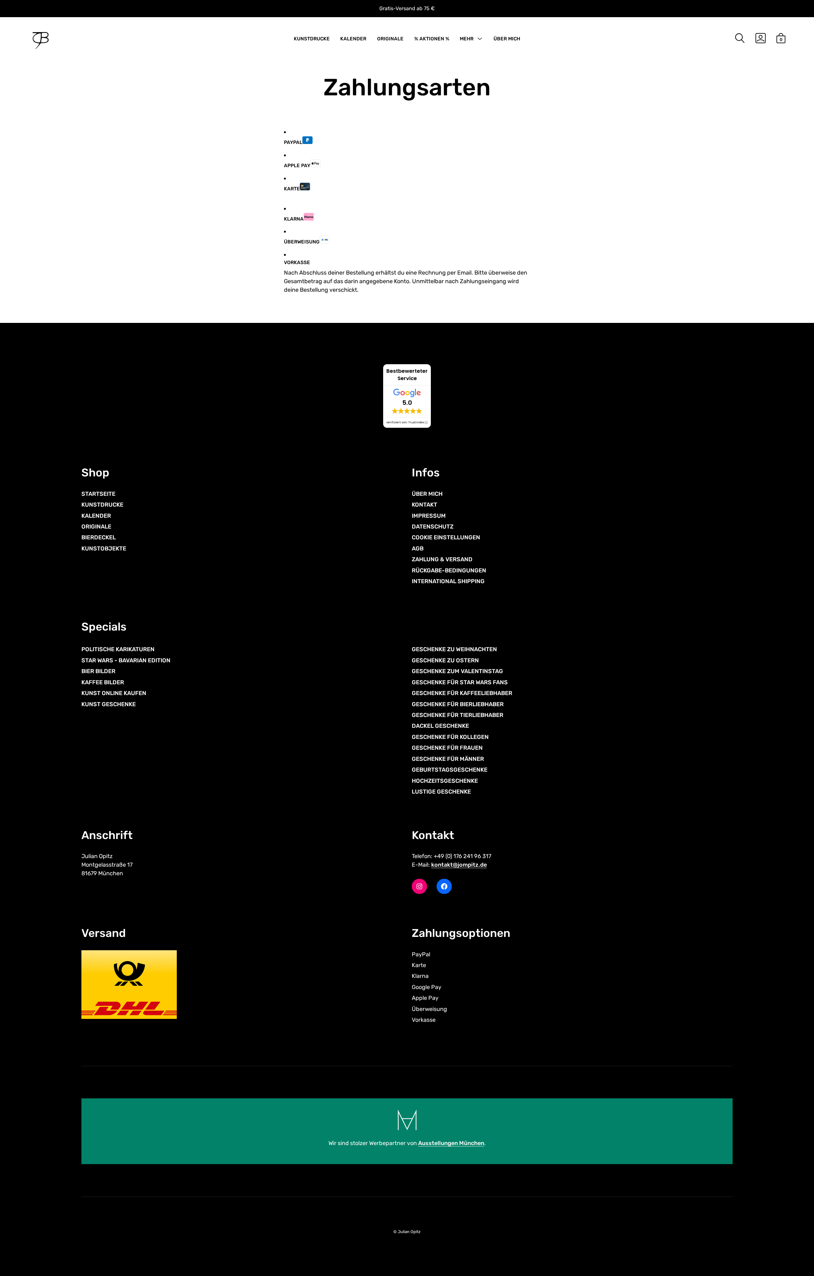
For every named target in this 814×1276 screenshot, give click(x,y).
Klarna (294, 219)
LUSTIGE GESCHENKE (441, 791)
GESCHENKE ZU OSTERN (445, 660)
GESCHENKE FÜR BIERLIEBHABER (458, 704)
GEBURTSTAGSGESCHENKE (449, 769)
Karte (292, 189)
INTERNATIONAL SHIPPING (448, 581)
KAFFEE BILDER (102, 682)
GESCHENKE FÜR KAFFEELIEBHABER (462, 693)
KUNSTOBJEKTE (103, 548)
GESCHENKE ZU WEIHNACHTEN (454, 649)
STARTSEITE (98, 493)
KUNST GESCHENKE (108, 704)
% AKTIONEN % (431, 39)
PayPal (293, 142)
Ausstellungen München (451, 1143)
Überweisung (302, 242)
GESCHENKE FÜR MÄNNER (448, 758)
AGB (418, 548)
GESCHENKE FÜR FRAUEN (447, 747)
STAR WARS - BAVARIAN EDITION (125, 660)
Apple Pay (297, 165)
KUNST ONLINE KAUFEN (113, 693)
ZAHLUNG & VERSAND (442, 559)
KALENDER (353, 39)
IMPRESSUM (429, 515)
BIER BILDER (98, 671)
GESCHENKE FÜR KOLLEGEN (450, 737)
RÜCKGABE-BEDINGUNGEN (449, 570)
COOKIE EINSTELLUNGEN (446, 537)
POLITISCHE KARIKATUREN (118, 649)
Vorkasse (297, 262)
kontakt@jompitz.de (459, 864)
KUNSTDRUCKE (312, 39)
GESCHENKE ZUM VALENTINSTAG (457, 671)
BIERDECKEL (98, 537)
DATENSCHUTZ (432, 526)
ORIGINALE (390, 39)
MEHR (466, 39)
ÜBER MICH (506, 39)
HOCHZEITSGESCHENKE (445, 780)
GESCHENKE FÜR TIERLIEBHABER (457, 715)
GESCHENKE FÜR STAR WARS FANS (460, 682)
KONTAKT (424, 504)
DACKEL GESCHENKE (440, 725)
